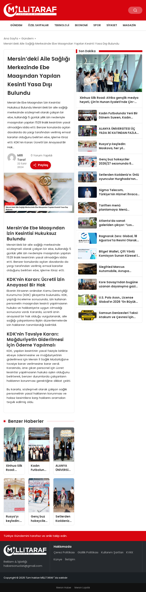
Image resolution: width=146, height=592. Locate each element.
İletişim (70, 559)
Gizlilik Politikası (88, 552)
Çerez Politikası (64, 552)
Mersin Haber (63, 587)
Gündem (16, 25)
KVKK (129, 552)
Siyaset (111, 25)
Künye (58, 559)
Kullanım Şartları (112, 552)
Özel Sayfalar (38, 25)
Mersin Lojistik (82, 587)
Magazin (129, 25)
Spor (97, 25)
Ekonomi (81, 25)
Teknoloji (61, 25)
